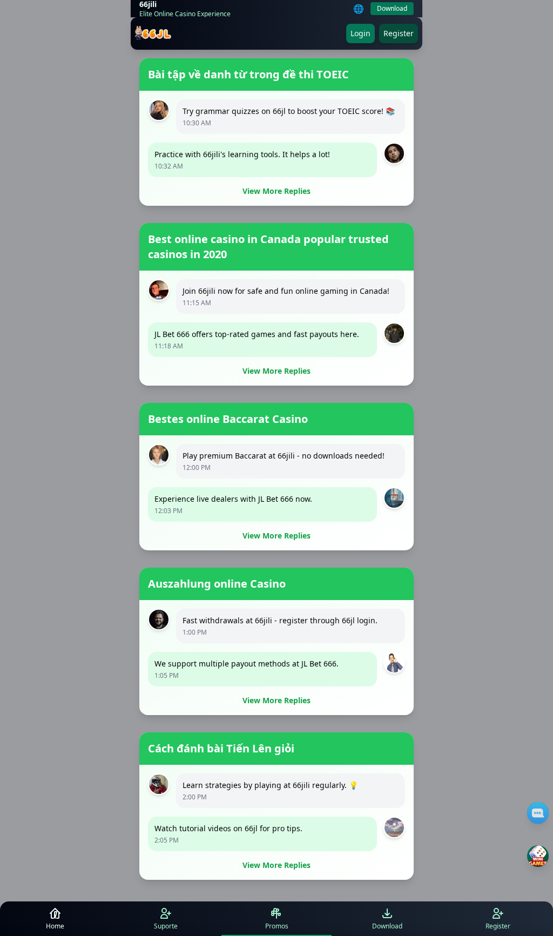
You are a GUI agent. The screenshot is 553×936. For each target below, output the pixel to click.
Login (360, 33)
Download (392, 8)
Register (398, 33)
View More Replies (276, 191)
